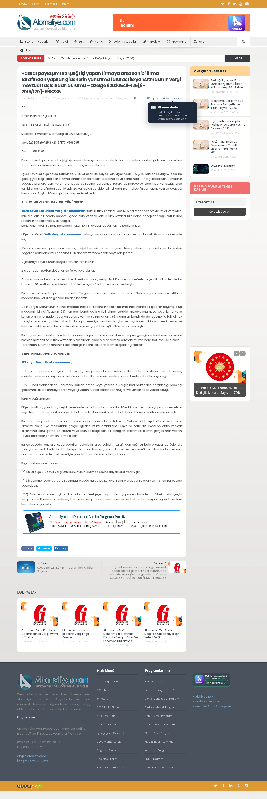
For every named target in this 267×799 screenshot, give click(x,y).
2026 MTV (103, 690)
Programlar (179, 42)
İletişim (65, 3)
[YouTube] (241, 4)
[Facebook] (229, 4)
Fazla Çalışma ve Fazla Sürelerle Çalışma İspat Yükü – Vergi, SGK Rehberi (228, 83)
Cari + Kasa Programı (158, 733)
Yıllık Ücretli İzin (106, 716)
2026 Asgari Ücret (108, 681)
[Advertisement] (220, 282)
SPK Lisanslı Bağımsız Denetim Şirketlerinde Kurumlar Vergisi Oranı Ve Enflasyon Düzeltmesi (120, 635)
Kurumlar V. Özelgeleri (80, 98)
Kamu (99, 42)
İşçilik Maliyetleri (107, 724)
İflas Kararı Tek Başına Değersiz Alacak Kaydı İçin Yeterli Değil (161, 633)
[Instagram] (247, 4)
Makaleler (154, 42)
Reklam (35, 3)
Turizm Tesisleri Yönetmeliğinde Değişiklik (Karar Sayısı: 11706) (93, 58)
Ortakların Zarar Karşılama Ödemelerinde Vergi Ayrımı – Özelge (39, 633)
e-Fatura (102, 699)
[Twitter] (223, 4)
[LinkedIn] (235, 4)
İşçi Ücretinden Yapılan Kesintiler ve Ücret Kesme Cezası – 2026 (228, 124)
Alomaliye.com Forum (111, 767)
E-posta (155, 98)
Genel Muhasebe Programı (162, 699)
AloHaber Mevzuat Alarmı (161, 767)
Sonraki (158, 563)
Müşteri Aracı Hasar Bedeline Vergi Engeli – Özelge (77, 633)
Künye (44, 761)
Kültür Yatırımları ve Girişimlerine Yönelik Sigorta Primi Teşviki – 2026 (225, 147)
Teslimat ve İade (207, 701)
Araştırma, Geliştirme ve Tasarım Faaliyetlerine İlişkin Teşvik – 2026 (227, 104)
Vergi (64, 42)
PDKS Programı (154, 759)
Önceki (44, 563)
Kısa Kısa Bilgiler (107, 759)
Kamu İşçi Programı (157, 750)
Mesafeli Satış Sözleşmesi (213, 706)
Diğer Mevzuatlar (125, 42)
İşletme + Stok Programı (160, 724)
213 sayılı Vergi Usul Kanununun (46, 362)
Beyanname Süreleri (110, 742)
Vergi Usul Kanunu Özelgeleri (110, 98)
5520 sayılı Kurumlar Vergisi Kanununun (53, 211)
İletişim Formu (27, 761)
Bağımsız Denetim (108, 750)
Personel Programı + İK (159, 690)
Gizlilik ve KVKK (205, 696)
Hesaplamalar (35, 50)
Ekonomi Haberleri (37, 42)
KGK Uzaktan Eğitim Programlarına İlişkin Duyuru (65, 569)
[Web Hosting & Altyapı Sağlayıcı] (30, 786)
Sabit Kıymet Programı (159, 716)
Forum (23, 3)
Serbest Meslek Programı (161, 707)
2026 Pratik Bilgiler (223, 166)
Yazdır (140, 98)
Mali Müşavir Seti (155, 681)
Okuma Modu (174, 98)
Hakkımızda (50, 3)
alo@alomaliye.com (31, 756)
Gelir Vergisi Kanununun (63, 234)
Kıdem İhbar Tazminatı (159, 742)
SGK (81, 42)
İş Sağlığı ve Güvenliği (111, 733)
